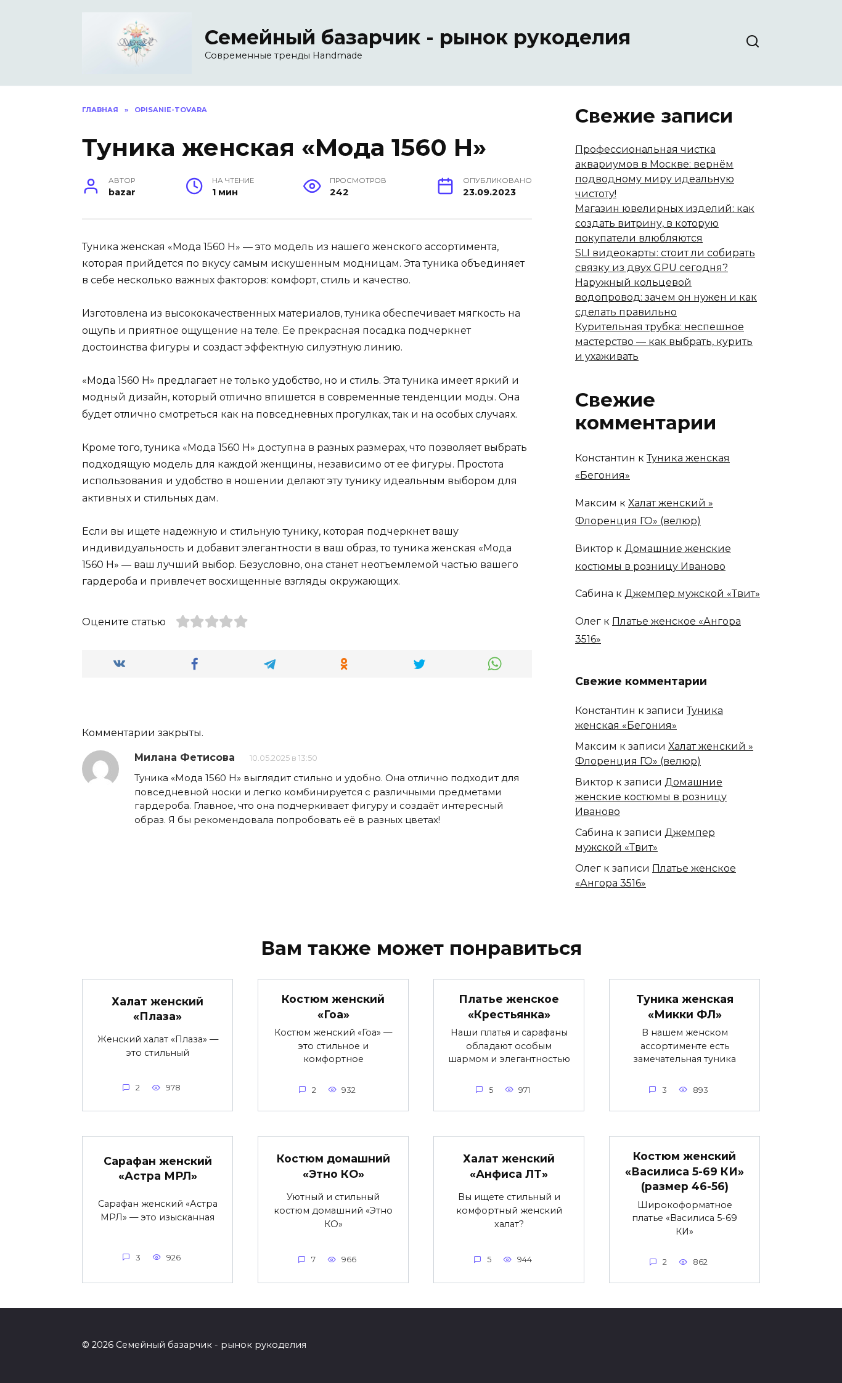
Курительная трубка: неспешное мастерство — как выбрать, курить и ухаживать (664, 341)
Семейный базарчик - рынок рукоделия (418, 37)
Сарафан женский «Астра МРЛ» (158, 1168)
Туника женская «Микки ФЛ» (685, 1006)
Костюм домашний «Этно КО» (333, 1166)
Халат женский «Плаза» (157, 1008)
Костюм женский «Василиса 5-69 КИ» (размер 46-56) (684, 1171)
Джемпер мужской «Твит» (692, 593)
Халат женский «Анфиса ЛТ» (509, 1166)
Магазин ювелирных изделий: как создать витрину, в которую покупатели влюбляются (664, 223)
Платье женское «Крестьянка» (509, 1006)
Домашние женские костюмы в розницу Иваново (651, 796)
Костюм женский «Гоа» (333, 1006)
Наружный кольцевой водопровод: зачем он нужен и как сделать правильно (666, 297)
